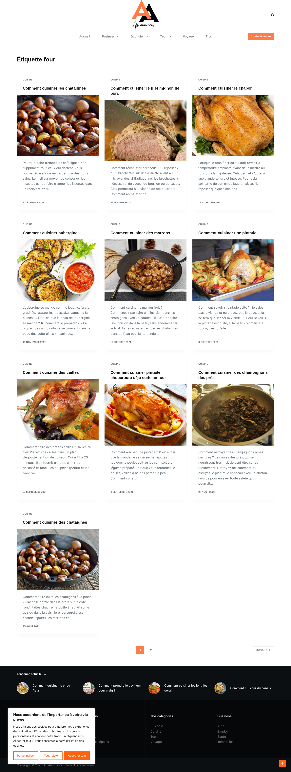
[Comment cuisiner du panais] (220, 688)
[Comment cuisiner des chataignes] (58, 559)
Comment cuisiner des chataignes (55, 522)
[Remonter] (282, 763)
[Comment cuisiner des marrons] (145, 270)
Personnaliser (26, 755)
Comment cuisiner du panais (250, 688)
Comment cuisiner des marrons (140, 233)
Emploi (222, 731)
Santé (221, 737)
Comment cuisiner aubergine (50, 233)
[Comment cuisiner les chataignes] (58, 125)
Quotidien (137, 36)
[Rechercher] (272, 14)
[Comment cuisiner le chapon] (233, 125)
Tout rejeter (51, 755)
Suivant (261, 650)
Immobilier (225, 742)
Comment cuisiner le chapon (225, 88)
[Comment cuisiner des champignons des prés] (233, 415)
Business (108, 36)
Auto (220, 726)
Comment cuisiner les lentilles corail (185, 688)
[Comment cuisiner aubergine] (58, 270)
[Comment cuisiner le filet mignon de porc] (145, 130)
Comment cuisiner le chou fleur (51, 688)
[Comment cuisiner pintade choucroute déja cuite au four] (145, 415)
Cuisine (27, 79)
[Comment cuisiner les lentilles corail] (154, 688)
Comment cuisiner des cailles (51, 372)
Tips (209, 36)
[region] (51, 736)
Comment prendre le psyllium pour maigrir (120, 688)
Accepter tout (77, 755)
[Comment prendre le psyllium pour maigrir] (89, 688)
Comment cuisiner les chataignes (54, 88)
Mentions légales (96, 742)
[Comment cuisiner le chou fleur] (23, 688)
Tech (163, 36)
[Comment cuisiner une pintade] (233, 270)
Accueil (84, 36)
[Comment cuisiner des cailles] (58, 409)
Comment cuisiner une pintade (227, 233)
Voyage (188, 36)
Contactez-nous (261, 36)
